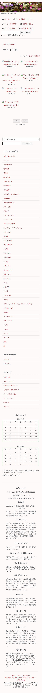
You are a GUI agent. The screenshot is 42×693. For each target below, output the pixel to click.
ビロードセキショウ (30, 64)
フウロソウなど (8, 308)
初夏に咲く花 (7, 181)
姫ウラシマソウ (11, 91)
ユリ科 (5, 325)
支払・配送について (24, 19)
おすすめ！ (7, 359)
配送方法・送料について (11, 390)
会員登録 (6, 402)
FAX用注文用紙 (27, 28)
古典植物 (6, 169)
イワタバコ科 (7, 219)
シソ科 (5, 261)
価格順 (31, 56)
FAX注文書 (6, 377)
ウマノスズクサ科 (9, 223)
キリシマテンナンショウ (30, 91)
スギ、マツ (7, 274)
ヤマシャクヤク (8, 316)
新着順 (37, 56)
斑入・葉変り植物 (9, 156)
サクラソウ (7, 253)
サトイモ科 (11, 44)
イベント (6, 160)
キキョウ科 (7, 232)
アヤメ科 (6, 211)
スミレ (5, 283)
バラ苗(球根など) (8, 202)
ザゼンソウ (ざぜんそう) (30, 78)
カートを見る (9, 28)
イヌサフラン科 (8, 215)
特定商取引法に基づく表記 (13, 678)
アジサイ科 (7, 207)
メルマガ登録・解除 (9, 394)
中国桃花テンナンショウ (11, 64)
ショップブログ (10, 24)
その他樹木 (7, 190)
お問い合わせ (28, 24)
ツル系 (5, 291)
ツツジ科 (6, 287)
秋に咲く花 (7, 186)
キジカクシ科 (7, 240)
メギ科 (5, 312)
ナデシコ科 (7, 295)
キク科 (5, 236)
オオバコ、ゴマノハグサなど (12, 228)
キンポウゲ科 (7, 245)
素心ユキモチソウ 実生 (11, 105)
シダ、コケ (7, 266)
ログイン (6, 406)
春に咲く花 (7, 177)
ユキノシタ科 (7, 320)
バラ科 (5, 299)
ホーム (7, 19)
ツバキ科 (6, 337)
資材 (4, 342)
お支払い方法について (10, 385)
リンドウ (6, 333)
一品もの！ (7, 363)
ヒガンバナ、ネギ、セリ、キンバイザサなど (17, 304)
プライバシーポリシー (30, 678)
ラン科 (5, 329)
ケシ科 (5, 249)
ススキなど (7, 278)
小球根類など (7, 164)
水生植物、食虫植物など (11, 194)
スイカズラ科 (7, 270)
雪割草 (5, 173)
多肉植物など (7, 198)
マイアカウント (8, 398)
